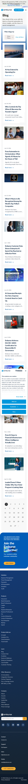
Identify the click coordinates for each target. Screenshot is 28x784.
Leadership (4, 700)
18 (14, 517)
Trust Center (24, 779)
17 (9, 517)
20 (22, 517)
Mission (3, 702)
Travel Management (6, 580)
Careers (3, 698)
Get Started (19, 10)
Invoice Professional (6, 618)
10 (22, 508)
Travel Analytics (5, 639)
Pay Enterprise (5, 620)
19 (18, 517)
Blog (2, 651)
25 (22, 521)
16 (5, 517)
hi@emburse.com (5, 754)
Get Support (4, 747)
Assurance (4, 598)
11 (5, 513)
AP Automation (5, 584)
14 (18, 513)
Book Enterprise (5, 601)
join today (9, 563)
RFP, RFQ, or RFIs (6, 683)
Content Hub (4, 654)
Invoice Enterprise (6, 616)
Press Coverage (5, 706)
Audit (2, 588)
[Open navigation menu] (26, 10)
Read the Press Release (14, 5)
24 (18, 521)
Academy (3, 656)
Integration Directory (7, 677)
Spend (3, 625)
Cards (2, 607)
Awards (3, 696)
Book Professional (6, 603)
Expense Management (7, 578)
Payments (4, 582)
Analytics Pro (5, 637)
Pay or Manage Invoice (7, 681)
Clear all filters (20, 37)
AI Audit (3, 635)
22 (9, 521)
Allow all (14, 401)
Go (2, 614)
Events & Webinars (6, 658)
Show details (19, 396)
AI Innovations (5, 675)
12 (9, 513)
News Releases (5, 704)
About (3, 693)
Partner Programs (6, 679)
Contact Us (4, 740)
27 (15, 526)
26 (11, 526)
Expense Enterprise (6, 609)
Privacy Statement (5, 779)
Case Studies (4, 662)
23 (14, 521)
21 (5, 521)
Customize (13, 406)
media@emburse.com (6, 762)
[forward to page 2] (18, 526)
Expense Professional (7, 612)
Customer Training (6, 664)
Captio (3, 605)
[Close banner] (25, 370)
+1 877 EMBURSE (8, 768)
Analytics (3, 586)
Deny (14, 411)
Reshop (3, 622)
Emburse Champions (6, 660)
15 (22, 513)
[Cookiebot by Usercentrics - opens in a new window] (16, 371)
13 (14, 513)
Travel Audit (4, 641)
